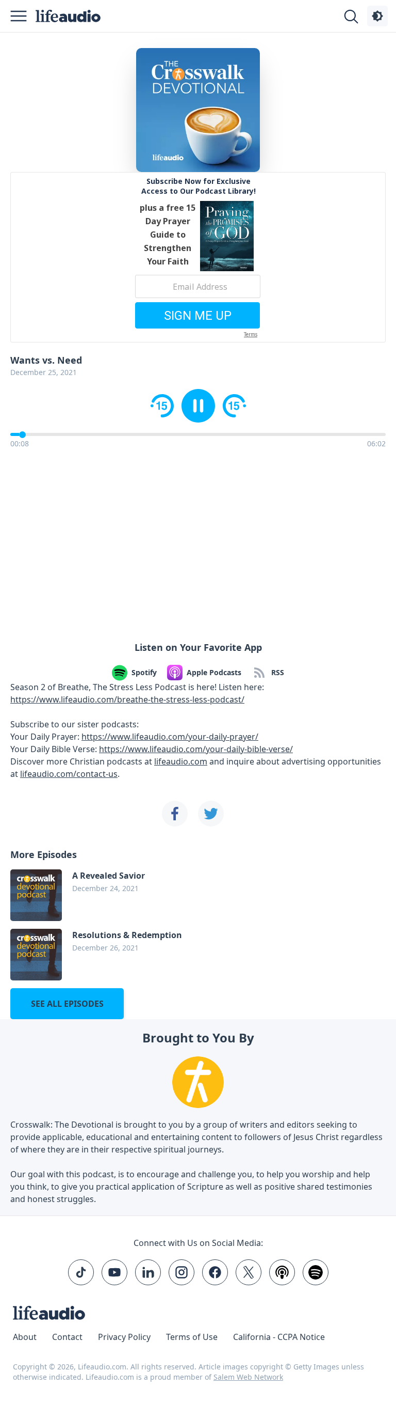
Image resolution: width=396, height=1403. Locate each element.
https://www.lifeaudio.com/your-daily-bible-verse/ (196, 749)
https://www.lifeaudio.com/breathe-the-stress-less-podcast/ (127, 699)
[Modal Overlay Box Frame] (198, 257)
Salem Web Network (248, 1377)
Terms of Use (192, 1337)
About (25, 1337)
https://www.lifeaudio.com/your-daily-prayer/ (169, 736)
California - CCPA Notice (279, 1337)
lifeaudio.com (180, 761)
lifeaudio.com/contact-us (69, 774)
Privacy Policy (124, 1337)
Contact (67, 1337)
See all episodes (67, 1003)
